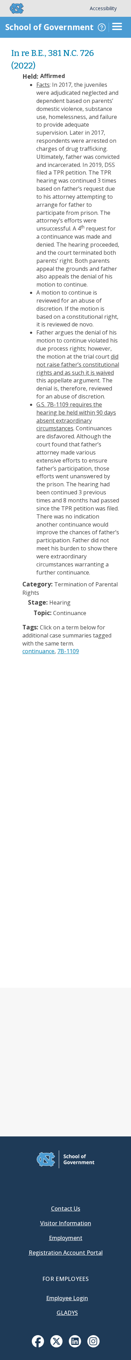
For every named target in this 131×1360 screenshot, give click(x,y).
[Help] (101, 27)
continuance (38, 651)
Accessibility (103, 8)
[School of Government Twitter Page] (56, 1345)
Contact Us (65, 1208)
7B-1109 (68, 651)
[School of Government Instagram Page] (93, 1345)
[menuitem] (38, 1341)
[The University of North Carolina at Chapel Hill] (12, 8)
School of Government (49, 27)
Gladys (67, 1313)
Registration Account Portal (66, 1252)
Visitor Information (65, 1223)
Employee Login (67, 1298)
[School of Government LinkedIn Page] (75, 1345)
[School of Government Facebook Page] (38, 1345)
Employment (65, 1238)
